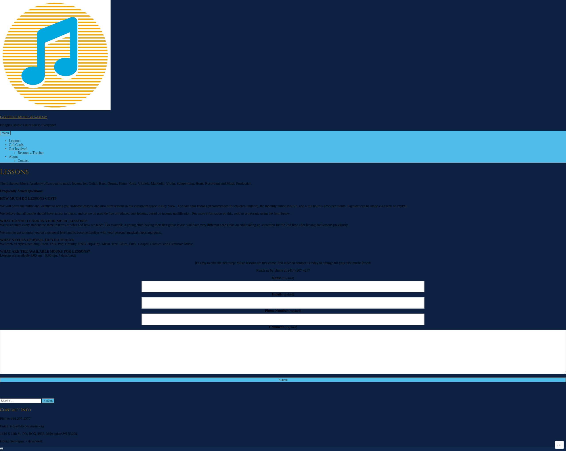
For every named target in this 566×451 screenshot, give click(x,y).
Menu (5, 133)
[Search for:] (21, 400)
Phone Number (283, 310)
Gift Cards (16, 145)
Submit (283, 379)
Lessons (14, 141)
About (13, 156)
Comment (283, 327)
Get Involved (18, 148)
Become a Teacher (31, 152)
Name (283, 278)
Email (283, 294)
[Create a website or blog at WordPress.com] (1, 449)
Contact (23, 160)
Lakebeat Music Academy (23, 117)
